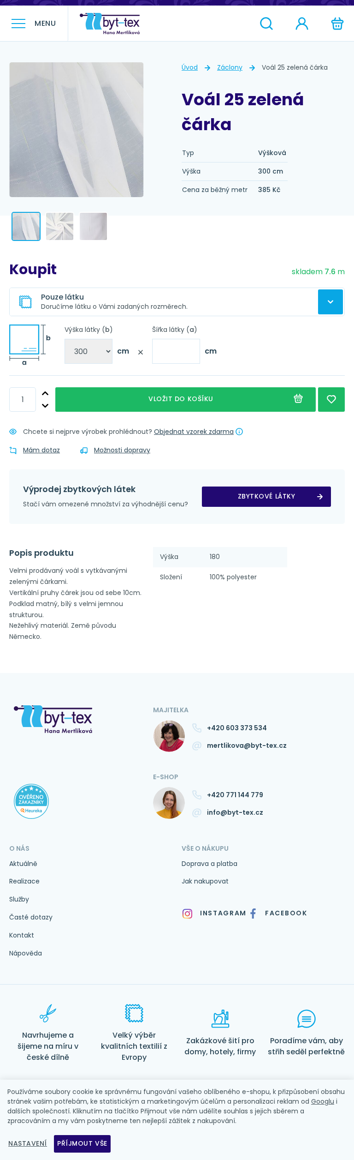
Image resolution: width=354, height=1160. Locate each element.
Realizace (24, 881)
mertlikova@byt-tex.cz (247, 745)
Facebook (286, 913)
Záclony (229, 67)
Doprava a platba (209, 863)
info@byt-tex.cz (235, 812)
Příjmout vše (82, 1143)
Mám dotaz (41, 450)
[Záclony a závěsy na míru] (107, 23)
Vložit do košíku (182, 398)
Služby (19, 899)
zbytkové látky (266, 496)
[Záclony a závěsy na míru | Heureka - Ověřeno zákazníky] (76, 810)
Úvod (190, 67)
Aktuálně (23, 863)
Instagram (223, 913)
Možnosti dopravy (122, 450)
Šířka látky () (174, 329)
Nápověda (25, 953)
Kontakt (21, 935)
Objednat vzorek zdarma (194, 431)
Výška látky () (89, 329)
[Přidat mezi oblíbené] (331, 399)
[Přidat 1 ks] (45, 393)
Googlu (322, 1101)
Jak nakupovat (205, 881)
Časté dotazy (31, 917)
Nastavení (27, 1143)
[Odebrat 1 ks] (45, 405)
